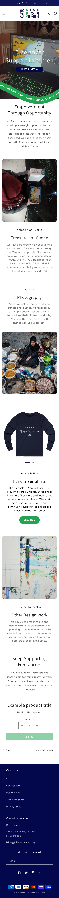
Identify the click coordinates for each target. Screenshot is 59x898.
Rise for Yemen (25, 892)
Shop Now (29, 520)
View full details (44, 750)
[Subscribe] (49, 861)
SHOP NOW (29, 69)
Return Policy (13, 792)
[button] (3, 13)
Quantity (29, 719)
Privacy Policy (13, 806)
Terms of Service (15, 799)
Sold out (29, 736)
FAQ (8, 778)
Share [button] (9, 750)
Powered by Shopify (38, 892)
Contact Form (13, 785)
